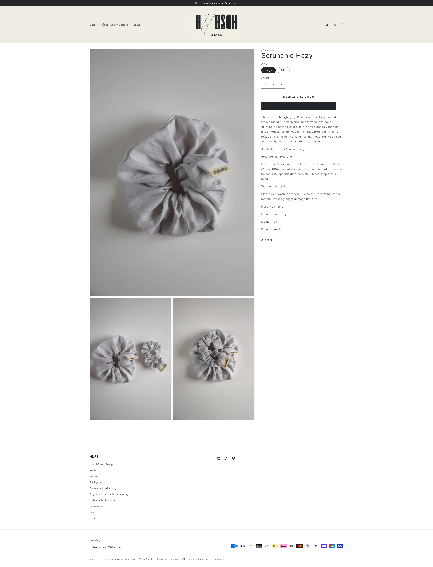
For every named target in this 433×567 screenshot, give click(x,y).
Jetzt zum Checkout (298, 106)
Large (268, 70)
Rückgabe (96, 482)
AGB (183, 559)
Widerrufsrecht (146, 559)
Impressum (96, 506)
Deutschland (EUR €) (105, 547)
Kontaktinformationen (199, 559)
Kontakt (94, 470)
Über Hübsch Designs (103, 464)
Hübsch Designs (107, 559)
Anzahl (265, 77)
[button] (94, 24)
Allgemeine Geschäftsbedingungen (110, 494)
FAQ (92, 512)
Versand (94, 476)
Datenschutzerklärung (103, 488)
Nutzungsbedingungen (103, 500)
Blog (92, 518)
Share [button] (268, 239)
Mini (283, 70)
